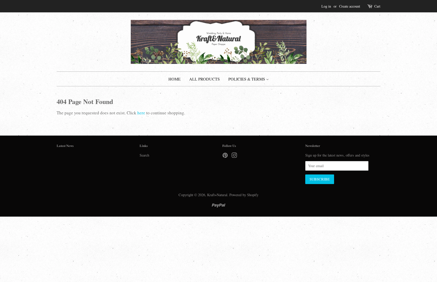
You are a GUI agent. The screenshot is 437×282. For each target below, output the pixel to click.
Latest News (65, 145)
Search (144, 155)
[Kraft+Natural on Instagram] (234, 156)
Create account (349, 6)
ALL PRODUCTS (204, 79)
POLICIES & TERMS (247, 79)
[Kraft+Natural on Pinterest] (225, 156)
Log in (326, 6)
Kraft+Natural (217, 194)
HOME (174, 79)
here (141, 113)
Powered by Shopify (243, 194)
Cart (377, 6)
